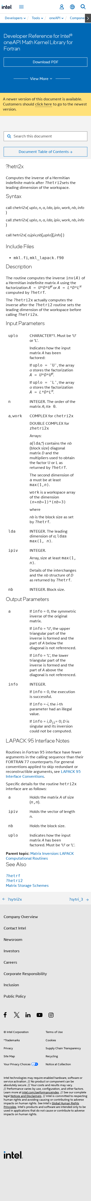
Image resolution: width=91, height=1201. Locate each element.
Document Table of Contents (44, 151)
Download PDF (45, 62)
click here (43, 104)
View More (39, 78)
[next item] (88, 18)
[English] (72, 7)
